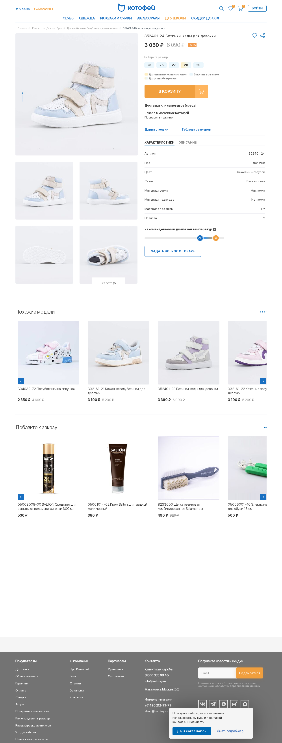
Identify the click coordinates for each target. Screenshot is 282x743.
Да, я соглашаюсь (191, 731)
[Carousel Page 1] (260, 311)
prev (46, 148)
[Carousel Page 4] (22, 99)
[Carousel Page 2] (22, 95)
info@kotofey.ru (155, 681)
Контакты (76, 697)
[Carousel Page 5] (22, 101)
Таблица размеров (196, 129)
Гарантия (21, 683)
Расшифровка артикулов (33, 725)
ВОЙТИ (257, 8)
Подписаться (249, 673)
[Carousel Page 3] (22, 97)
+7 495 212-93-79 (158, 705)
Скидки (20, 697)
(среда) (171, 105)
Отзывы (75, 683)
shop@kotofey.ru (156, 711)
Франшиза (115, 669)
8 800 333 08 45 (157, 675)
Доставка (22, 669)
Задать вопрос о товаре (173, 251)
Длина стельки (156, 129)
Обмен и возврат (27, 676)
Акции (19, 704)
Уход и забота (25, 732)
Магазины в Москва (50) (162, 689)
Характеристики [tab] (159, 142)
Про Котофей (79, 669)
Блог (73, 676)
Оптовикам (116, 676)
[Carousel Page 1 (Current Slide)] (22, 93)
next (107, 148)
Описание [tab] (187, 142)
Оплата (20, 690)
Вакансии (77, 690)
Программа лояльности (32, 711)
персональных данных (245, 686)
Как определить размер (32, 718)
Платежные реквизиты (31, 739)
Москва (24, 9)
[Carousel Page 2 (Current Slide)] (262, 311)
